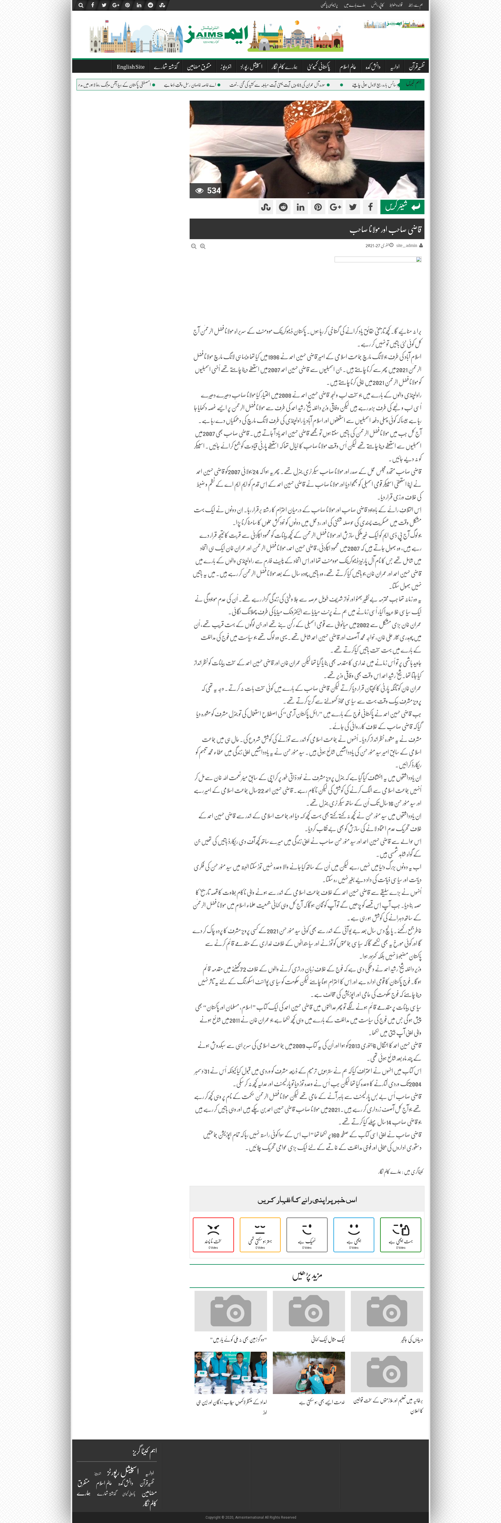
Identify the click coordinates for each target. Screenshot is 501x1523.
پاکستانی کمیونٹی (318, 66)
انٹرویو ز (226, 66)
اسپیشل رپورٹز (251, 66)
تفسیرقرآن (416, 66)
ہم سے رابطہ (415, 5)
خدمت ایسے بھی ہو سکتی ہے (322, 1402)
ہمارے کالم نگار (285, 66)
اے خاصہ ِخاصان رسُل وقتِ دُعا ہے (217, 85)
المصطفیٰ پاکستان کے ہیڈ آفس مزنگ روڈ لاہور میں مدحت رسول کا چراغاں (128, 85)
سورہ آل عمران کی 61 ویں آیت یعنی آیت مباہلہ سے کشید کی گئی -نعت (304, 85)
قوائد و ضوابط (396, 5)
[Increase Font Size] (203, 246)
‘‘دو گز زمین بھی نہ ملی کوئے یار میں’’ (238, 1339)
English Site (131, 66)
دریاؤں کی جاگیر (412, 1339)
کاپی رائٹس (377, 5)
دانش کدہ (373, 66)
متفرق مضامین (199, 66)
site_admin (406, 245)
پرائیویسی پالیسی (329, 5)
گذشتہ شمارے (165, 66)
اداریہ (395, 66)
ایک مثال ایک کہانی (328, 1339)
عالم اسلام (348, 66)
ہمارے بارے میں (354, 5)
